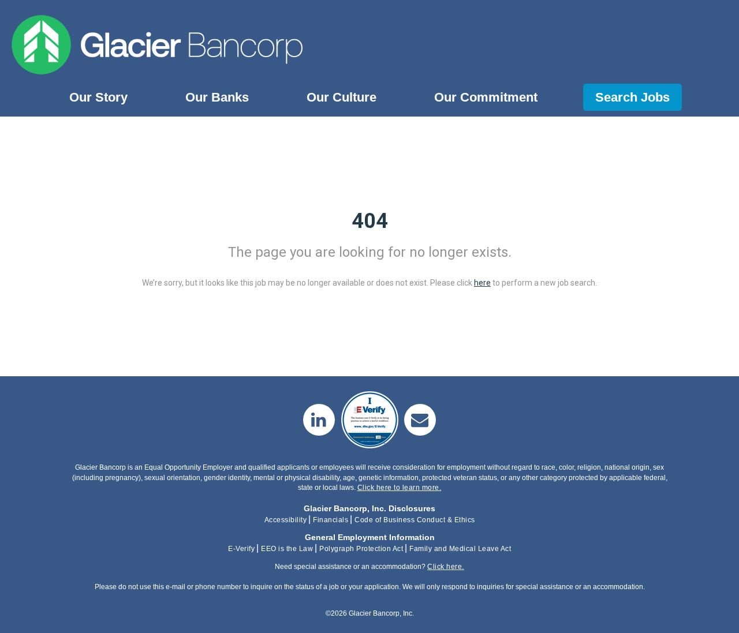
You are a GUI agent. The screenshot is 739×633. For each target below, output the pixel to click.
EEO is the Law (287, 549)
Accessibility (285, 520)
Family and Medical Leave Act (460, 549)
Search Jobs (632, 97)
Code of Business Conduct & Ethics (414, 520)
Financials (330, 520)
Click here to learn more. (399, 488)
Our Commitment (486, 97)
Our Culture (341, 97)
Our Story (98, 97)
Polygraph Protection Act (361, 549)
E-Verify (241, 549)
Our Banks (217, 97)
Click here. (445, 567)
